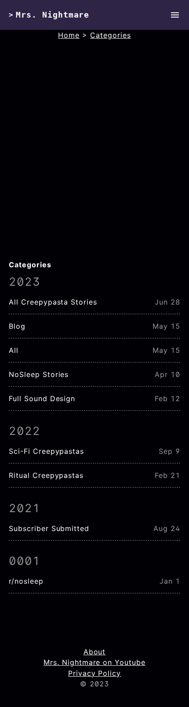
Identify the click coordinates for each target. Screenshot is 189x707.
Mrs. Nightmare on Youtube (94, 662)
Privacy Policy (94, 673)
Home (69, 35)
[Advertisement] (94, 160)
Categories (110, 35)
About (95, 651)
